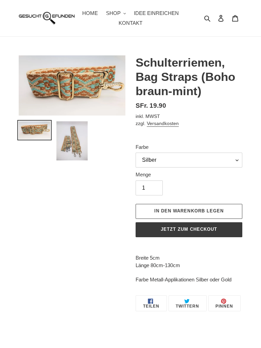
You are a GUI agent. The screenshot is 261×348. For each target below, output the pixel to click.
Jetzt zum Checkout (189, 229)
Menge (143, 174)
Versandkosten (163, 123)
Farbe (142, 147)
